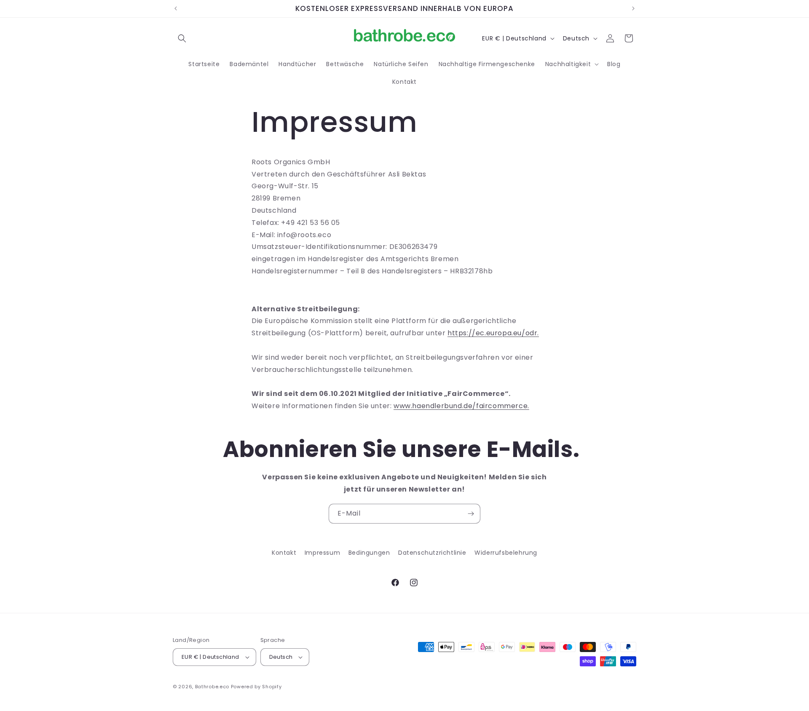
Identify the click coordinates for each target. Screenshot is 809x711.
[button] (182, 38)
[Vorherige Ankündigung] (175, 8)
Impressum (322, 552)
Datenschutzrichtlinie (432, 552)
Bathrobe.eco (212, 686)
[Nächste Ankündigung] (633, 8)
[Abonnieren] (470, 514)
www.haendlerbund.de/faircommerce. (461, 406)
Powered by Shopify (256, 686)
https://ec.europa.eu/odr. (493, 333)
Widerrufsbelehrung (505, 552)
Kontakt (284, 552)
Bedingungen (369, 552)
